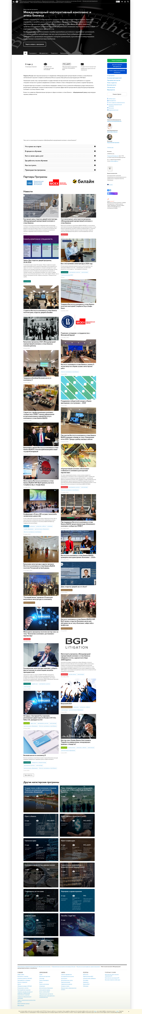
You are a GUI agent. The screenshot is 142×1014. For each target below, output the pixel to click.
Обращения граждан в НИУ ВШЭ (25, 986)
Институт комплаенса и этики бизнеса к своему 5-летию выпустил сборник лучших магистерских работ (77, 366)
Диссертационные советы (67, 980)
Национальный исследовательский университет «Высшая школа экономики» (34, 966)
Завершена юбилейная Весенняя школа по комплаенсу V (37, 379)
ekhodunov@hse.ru (114, 161)
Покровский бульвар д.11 (113, 156)
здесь (95, 1011)
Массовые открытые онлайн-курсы (112, 979)
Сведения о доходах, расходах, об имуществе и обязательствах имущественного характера (25, 993)
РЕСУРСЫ (85, 972)
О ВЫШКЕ (20, 972)
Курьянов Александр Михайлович (114, 121)
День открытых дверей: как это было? (74, 587)
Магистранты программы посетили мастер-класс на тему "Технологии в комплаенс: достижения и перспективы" (40, 634)
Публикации (85, 986)
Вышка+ (41, 982)
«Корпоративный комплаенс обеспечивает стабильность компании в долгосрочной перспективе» (75, 470)
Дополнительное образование (46, 988)
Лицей (40, 974)
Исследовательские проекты (67, 976)
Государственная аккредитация (88, 66)
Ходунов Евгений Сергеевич (113, 142)
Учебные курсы (112, 98)
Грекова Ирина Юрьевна (112, 131)
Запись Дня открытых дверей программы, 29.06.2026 (37, 261)
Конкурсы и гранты (65, 986)
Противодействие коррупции (24, 990)
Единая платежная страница (23, 1003)
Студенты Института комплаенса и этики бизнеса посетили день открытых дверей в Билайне (40, 311)
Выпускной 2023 (66, 704)
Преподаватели (112, 100)
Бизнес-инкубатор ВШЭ (44, 991)
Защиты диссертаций (65, 982)
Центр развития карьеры (44, 990)
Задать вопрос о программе (34, 44)
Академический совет (113, 110)
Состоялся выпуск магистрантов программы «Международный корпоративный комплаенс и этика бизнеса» (76, 221)
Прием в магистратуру (44, 984)
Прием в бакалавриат (44, 980)
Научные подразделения (66, 974)
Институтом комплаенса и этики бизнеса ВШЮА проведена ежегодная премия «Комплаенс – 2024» (78, 556)
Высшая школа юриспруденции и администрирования (88, 966)
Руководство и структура (23, 976)
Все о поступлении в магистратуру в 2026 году (76, 264)
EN (118, 1)
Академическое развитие (66, 984)
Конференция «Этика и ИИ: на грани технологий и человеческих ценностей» (40, 515)
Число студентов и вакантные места (117, 102)
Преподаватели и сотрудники (24, 980)
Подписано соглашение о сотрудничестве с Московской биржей (75, 334)
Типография (85, 980)
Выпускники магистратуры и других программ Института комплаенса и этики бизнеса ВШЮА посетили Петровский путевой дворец (39, 566)
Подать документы (117, 60)
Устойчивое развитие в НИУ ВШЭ (25, 978)
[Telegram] (110, 190)
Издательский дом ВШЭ (88, 976)
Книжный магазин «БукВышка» (89, 978)
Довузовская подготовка (44, 976)
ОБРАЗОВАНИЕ (43, 972)
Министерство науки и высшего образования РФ (112, 975)
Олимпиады (41, 978)
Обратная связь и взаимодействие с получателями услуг (47, 996)
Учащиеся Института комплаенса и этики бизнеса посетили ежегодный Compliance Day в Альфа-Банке (77, 306)
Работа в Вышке (21, 1005)
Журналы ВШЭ (86, 984)
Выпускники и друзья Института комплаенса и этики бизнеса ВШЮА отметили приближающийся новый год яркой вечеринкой (40, 449)
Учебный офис (110, 147)
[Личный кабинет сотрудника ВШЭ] (125, 1)
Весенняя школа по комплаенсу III (34, 755)
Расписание (111, 108)
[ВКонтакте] (108, 190)
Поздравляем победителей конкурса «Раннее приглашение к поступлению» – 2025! (76, 402)
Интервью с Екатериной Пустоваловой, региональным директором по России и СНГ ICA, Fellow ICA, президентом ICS (39, 718)
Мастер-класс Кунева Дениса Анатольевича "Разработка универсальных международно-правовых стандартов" (76, 742)
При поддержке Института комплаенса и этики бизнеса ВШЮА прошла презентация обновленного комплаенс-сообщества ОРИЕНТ (78, 524)
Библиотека (85, 974)
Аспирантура (42, 986)
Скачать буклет (117, 94)
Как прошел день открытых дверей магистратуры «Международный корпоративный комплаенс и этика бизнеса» (40, 221)
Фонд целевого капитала (23, 988)
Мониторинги (64, 978)
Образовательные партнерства (46, 993)
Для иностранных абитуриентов (117, 65)
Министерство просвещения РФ (112, 977)
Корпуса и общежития (22, 982)
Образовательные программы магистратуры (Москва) (63, 966)
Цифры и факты (21, 974)
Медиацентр (86, 982)
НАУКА (63, 972)
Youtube (111, 184)
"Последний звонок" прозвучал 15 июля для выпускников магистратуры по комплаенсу (38, 598)
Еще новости (28, 775)
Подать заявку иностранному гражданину (117, 71)
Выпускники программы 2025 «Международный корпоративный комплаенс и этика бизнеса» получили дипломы (39, 344)
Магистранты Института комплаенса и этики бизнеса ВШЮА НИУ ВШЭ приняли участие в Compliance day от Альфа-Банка (38, 483)
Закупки (19, 984)
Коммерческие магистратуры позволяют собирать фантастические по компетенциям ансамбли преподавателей (40, 670)
